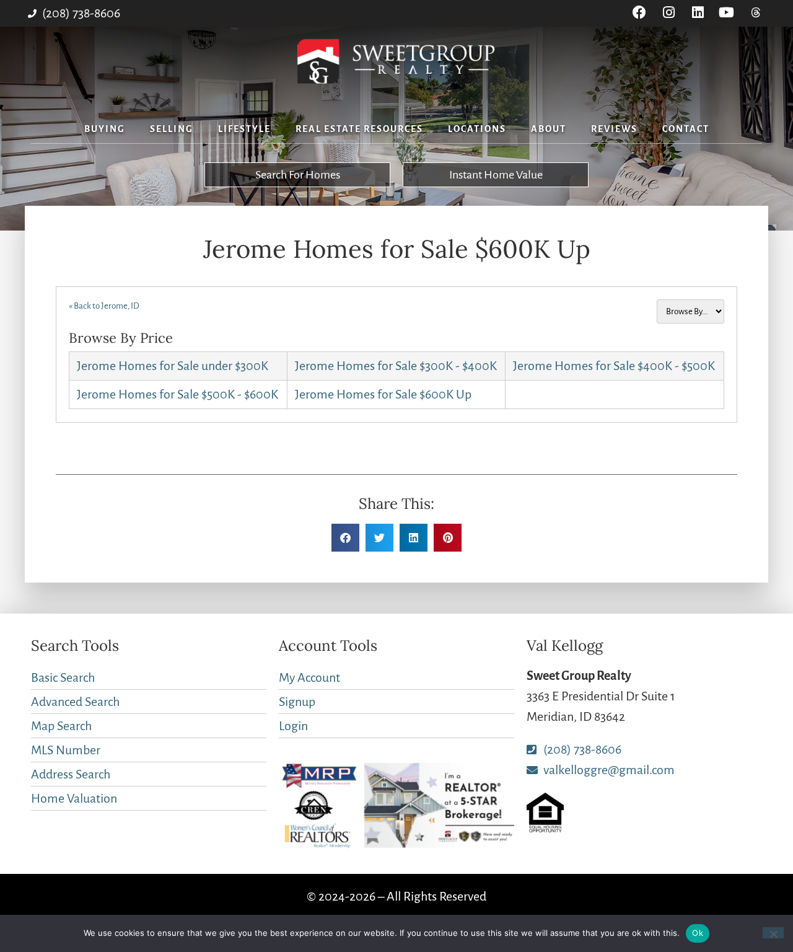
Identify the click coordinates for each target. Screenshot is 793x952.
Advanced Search (75, 701)
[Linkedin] (698, 12)
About (548, 129)
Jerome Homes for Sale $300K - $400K (396, 365)
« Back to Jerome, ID (104, 306)
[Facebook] (639, 12)
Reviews (614, 129)
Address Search (70, 774)
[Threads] (755, 12)
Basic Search (63, 677)
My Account (309, 677)
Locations (477, 129)
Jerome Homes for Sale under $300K (172, 365)
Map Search (61, 726)
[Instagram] (668, 12)
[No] (773, 932)
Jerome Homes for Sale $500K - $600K (177, 394)
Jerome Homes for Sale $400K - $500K (614, 365)
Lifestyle (244, 129)
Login (293, 726)
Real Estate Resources (359, 129)
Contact (685, 129)
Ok (697, 933)
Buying (104, 129)
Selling (171, 129)
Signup (297, 701)
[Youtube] (726, 12)
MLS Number (65, 750)
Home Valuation (74, 798)
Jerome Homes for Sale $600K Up (383, 394)
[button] (345, 538)
